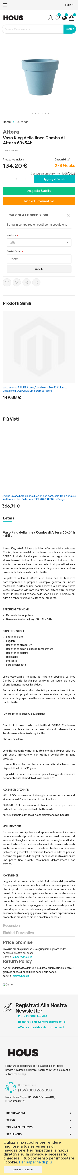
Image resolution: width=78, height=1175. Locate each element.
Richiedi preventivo (18, 933)
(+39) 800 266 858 (35, 1090)
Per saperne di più (35, 1162)
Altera (11, 132)
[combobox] (39, 29)
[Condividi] (36, 282)
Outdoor (22, 122)
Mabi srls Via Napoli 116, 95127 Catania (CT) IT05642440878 (30, 1099)
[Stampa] (26, 282)
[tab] (39, 518)
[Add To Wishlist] (7, 282)
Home (7, 122)
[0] (57, 19)
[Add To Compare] (17, 282)
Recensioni (11, 925)
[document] (39, 1156)
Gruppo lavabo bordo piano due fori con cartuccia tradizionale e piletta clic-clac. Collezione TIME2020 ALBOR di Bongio (39, 498)
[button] (29, 114)
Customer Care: (27, 1085)
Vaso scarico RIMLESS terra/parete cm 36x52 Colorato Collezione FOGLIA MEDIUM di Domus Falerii (35, 389)
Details (8, 518)
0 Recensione (10, 150)
